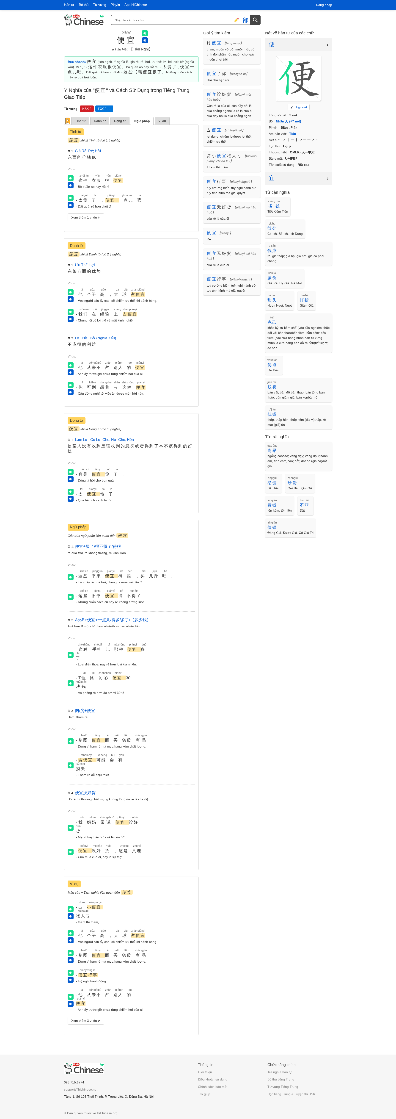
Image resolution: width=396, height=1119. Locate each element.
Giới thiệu (205, 1072)
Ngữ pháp (142, 121)
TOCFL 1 (104, 109)
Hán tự (69, 5)
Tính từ (80, 121)
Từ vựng (99, 5)
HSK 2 (86, 109)
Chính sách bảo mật (212, 1087)
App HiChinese (135, 5)
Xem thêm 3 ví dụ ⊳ (86, 1020)
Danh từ (100, 121)
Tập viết (301, 107)
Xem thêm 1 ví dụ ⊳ (86, 217)
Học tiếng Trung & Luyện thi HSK (291, 1094)
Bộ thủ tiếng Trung (280, 1079)
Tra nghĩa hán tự (279, 1072)
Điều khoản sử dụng (212, 1079)
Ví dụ (162, 121)
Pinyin (115, 5)
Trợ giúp (204, 1094)
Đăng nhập (324, 5)
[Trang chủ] (84, 20)
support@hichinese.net (80, 1089)
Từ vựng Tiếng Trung (282, 1087)
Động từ (120, 121)
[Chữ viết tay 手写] (236, 20)
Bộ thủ (83, 5)
